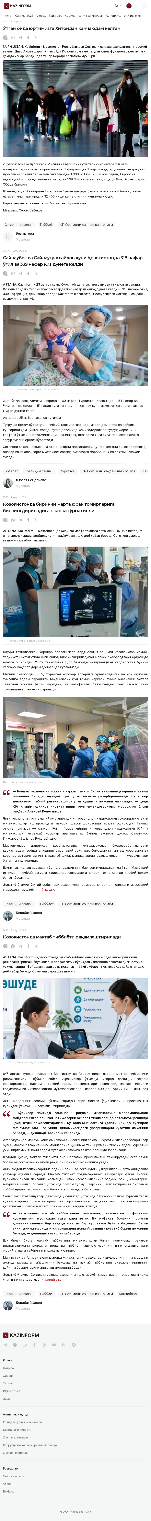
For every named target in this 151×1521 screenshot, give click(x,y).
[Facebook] (28, 38)
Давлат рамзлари (15, 1437)
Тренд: (7, 15)
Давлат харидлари (16, 1453)
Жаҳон (7, 1399)
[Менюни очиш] (144, 6)
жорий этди (54, 1279)
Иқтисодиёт (12, 1391)
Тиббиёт (46, 225)
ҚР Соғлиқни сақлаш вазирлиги (86, 225)
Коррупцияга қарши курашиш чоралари (30, 1445)
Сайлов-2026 (24, 15)
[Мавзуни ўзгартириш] (131, 6)
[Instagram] (5, 38)
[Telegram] (20, 38)
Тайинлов (56, 15)
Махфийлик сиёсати (17, 1430)
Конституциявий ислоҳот (123, 15)
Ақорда (41, 15)
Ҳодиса (70, 15)
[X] (36, 38)
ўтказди (47, 889)
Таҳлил (8, 1383)
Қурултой (68, 471)
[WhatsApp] (13, 38)
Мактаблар (128, 1294)
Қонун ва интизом (90, 15)
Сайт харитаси (13, 1476)
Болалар (11, 471)
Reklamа (9, 1491)
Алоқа (7, 1484)
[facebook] (34, 1345)
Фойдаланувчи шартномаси (22, 1422)
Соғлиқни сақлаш (19, 225)
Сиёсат (8, 1376)
